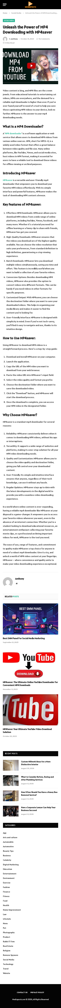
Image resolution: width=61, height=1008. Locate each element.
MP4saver (7, 180)
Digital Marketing (11, 864)
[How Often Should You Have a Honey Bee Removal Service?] (11, 795)
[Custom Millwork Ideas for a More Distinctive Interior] (11, 765)
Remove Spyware (10, 955)
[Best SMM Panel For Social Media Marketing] (30, 618)
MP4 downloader (13, 133)
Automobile (8, 842)
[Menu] (5, 4)
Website (6, 973)
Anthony (14, 39)
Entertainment (9, 873)
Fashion (6, 887)
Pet (4, 928)
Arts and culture (10, 837)
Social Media (9, 21)
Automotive (8, 846)
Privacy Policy (37, 992)
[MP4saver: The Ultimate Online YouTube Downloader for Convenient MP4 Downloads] (30, 662)
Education (7, 869)
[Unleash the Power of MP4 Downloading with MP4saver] (30, 66)
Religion (6, 950)
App (4, 833)
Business (7, 855)
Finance (6, 891)
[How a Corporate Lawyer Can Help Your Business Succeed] (11, 811)
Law (4, 914)
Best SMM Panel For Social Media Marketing (24, 638)
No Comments (44, 39)
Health (6, 905)
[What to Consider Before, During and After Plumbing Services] (11, 780)
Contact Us (22, 992)
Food (5, 901)
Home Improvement (12, 910)
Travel (6, 968)
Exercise (6, 882)
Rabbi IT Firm (9, 941)
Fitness (6, 896)
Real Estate (8, 946)
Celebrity (7, 860)
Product (6, 937)
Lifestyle (7, 919)
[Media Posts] (30, 4)
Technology (8, 964)
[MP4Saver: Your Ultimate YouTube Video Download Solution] (30, 709)
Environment (8, 878)
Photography (9, 932)
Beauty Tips (8, 851)
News (5, 923)
